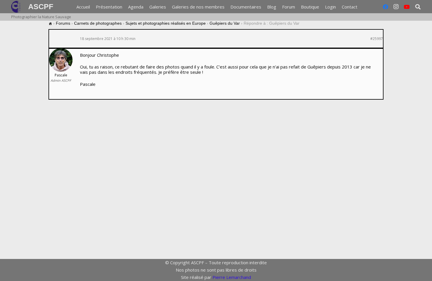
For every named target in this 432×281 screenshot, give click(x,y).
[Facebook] (385, 6)
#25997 (376, 38)
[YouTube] (406, 6)
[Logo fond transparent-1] (16, 7)
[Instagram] (396, 6)
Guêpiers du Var (225, 23)
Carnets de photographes (98, 23)
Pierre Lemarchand (231, 277)
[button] (361, 6)
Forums (63, 23)
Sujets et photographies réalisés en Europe (165, 23)
